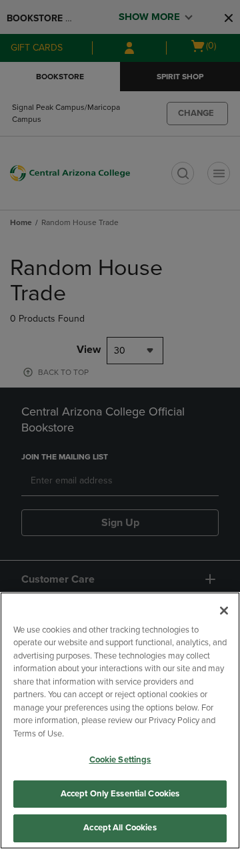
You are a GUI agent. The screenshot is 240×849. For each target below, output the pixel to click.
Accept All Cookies (119, 827)
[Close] (224, 610)
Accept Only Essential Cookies (120, 793)
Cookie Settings (120, 759)
